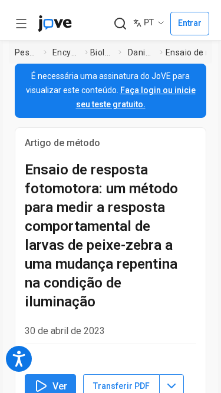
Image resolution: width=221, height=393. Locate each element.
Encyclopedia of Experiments (66, 52)
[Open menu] (21, 23)
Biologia (102, 52)
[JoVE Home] (55, 23)
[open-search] (119, 23)
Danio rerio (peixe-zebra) (142, 52)
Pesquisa (27, 52)
